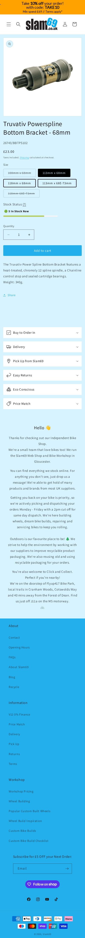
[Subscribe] (67, 868)
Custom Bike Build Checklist (28, 841)
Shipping (24, 157)
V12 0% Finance (19, 714)
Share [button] (12, 295)
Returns (14, 754)
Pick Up (14, 744)
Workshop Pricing (21, 791)
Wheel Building (19, 801)
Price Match (17, 724)
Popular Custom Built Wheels (29, 811)
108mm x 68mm (22, 174)
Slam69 (47, 934)
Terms (13, 764)
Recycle (14, 687)
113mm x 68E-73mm (57, 183)
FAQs (12, 657)
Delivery (14, 734)
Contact (14, 637)
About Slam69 (19, 667)
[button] (9, 24)
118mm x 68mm (19, 183)
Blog (12, 677)
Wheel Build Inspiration (25, 821)
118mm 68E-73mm (24, 194)
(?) (24, 204)
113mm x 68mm (54, 173)
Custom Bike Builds (22, 831)
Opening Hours (19, 647)
